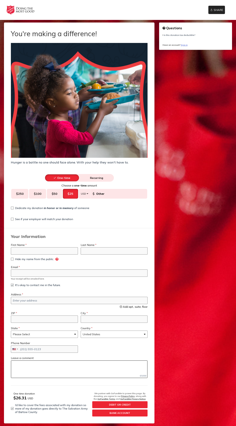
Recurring (96, 178)
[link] (20, 10)
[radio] (63, 178)
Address (16, 294)
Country (86, 328)
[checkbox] (50, 208)
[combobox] (15, 349)
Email (14, 267)
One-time (63, 178)
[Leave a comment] (79, 369)
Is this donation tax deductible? (179, 35)
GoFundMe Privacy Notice (133, 399)
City (83, 313)
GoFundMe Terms (106, 399)
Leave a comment (22, 358)
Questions (173, 28)
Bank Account (120, 413)
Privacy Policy (128, 396)
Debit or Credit (120, 404)
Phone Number (20, 343)
